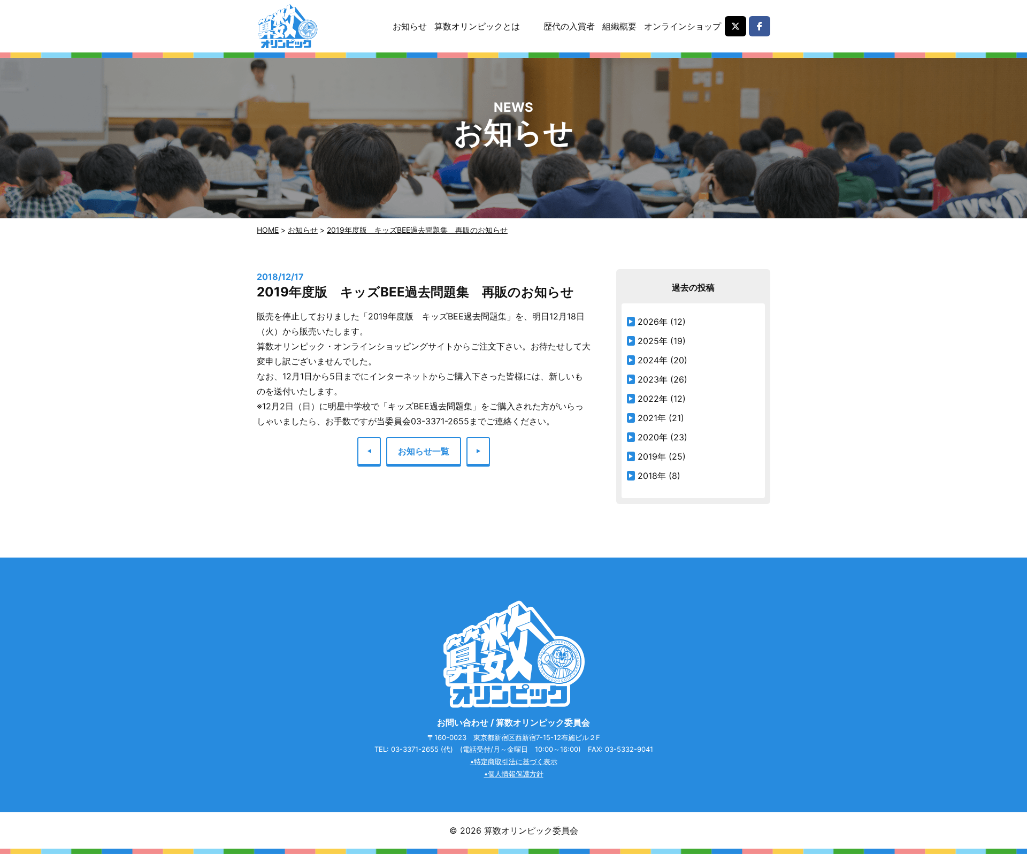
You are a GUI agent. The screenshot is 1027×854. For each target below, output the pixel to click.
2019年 (652, 456)
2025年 (653, 341)
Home (268, 229)
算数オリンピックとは (477, 26)
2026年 (653, 321)
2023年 (653, 379)
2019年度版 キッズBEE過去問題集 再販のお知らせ (417, 229)
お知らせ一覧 (423, 451)
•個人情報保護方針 (513, 773)
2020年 (653, 437)
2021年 (652, 418)
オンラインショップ (682, 26)
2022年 (653, 398)
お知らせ (410, 26)
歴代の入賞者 (569, 26)
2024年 (653, 360)
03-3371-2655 (415, 749)
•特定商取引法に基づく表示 (513, 761)
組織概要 (619, 26)
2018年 (652, 475)
